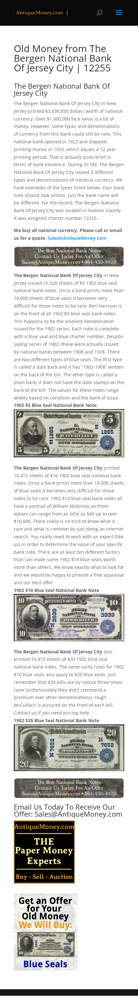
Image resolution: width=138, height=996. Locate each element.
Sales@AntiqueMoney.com (77, 238)
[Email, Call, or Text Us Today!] (69, 256)
